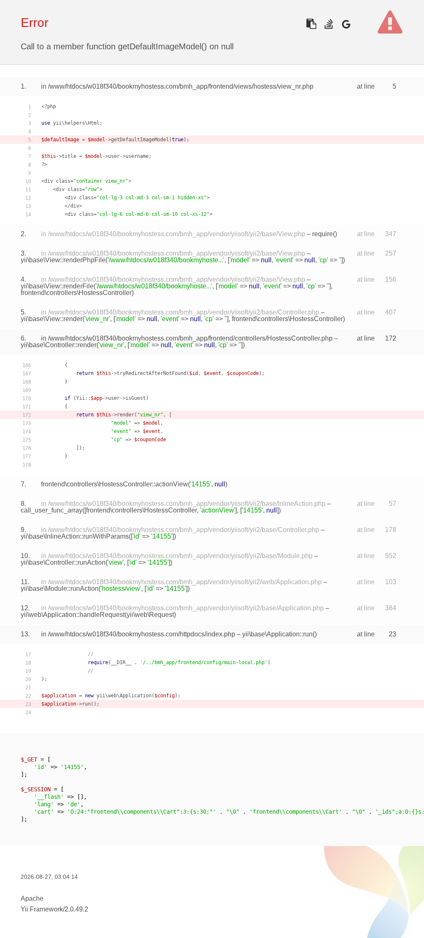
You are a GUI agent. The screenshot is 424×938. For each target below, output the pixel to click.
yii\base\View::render (51, 318)
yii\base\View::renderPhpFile (63, 260)
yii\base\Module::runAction (60, 588)
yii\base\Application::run (277, 634)
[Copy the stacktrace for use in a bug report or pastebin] (311, 24)
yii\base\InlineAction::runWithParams (75, 536)
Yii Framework (42, 909)
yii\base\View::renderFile (57, 286)
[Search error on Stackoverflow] (328, 24)
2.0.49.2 (76, 909)
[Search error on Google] (346, 24)
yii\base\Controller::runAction (63, 562)
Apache (32, 898)
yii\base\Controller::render (58, 344)
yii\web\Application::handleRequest (73, 614)
